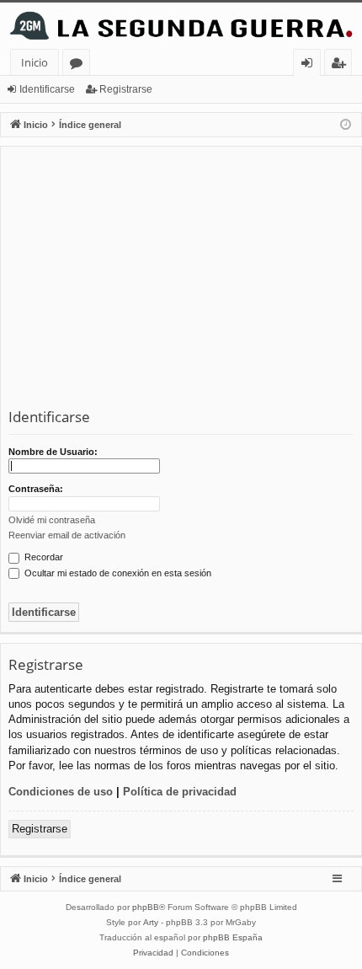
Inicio (34, 62)
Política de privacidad (180, 791)
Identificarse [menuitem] (310, 65)
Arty (150, 922)
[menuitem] (153, 953)
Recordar (42, 557)
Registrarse (125, 89)
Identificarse (47, 89)
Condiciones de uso (60, 791)
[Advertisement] (181, 281)
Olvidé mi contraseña (51, 520)
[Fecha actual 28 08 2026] (345, 125)
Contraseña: (35, 489)
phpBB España (233, 937)
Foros (79, 65)
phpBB (145, 907)
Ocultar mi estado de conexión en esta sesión (116, 573)
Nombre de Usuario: (53, 452)
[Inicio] (181, 26)
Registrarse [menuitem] (342, 65)
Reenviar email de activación (66, 535)
